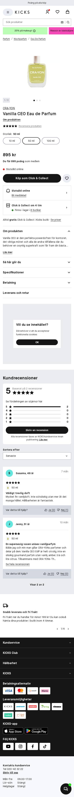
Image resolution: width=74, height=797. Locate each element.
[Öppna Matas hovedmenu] (8, 12)
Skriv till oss (10, 772)
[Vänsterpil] (57, 629)
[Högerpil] (68, 629)
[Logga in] (47, 12)
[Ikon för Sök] (68, 22)
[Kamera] (62, 22)
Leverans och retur (16, 293)
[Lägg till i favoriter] (67, 178)
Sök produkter (14, 22)
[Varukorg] (67, 12)
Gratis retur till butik (37, 2)
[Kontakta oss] (65, 788)
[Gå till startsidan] (22, 12)
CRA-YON (9, 108)
